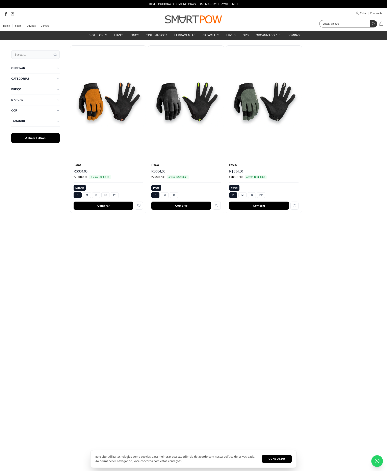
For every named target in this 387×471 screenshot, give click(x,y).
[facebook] (6, 14)
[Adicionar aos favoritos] (139, 206)
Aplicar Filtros (35, 138)
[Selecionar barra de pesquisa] (373, 24)
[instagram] (12, 14)
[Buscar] (55, 54)
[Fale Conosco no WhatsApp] (377, 461)
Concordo (276, 458)
